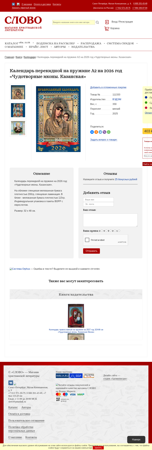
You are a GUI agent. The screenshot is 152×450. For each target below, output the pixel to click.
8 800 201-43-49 (140, 3)
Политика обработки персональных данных (21, 428)
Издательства (83, 46)
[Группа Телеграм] (18, 4)
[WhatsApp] (108, 132)
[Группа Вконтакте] (13, 4)
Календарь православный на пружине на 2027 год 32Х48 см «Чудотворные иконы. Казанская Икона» (76, 330)
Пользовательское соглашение (26, 420)
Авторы (60, 46)
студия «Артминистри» (115, 378)
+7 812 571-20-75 (122, 8)
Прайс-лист (38, 46)
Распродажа (91, 43)
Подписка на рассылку (55, 43)
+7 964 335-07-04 (139, 8)
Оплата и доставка (42, 4)
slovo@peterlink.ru (17, 401)
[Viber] (104, 132)
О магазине (27, 4)
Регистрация (126, 21)
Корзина (114, 28)
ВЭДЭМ (117, 99)
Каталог (13, 407)
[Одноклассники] (96, 132)
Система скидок (120, 43)
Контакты (57, 4)
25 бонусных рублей (126, 179)
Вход (114, 21)
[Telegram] (100, 132)
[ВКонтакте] (92, 132)
